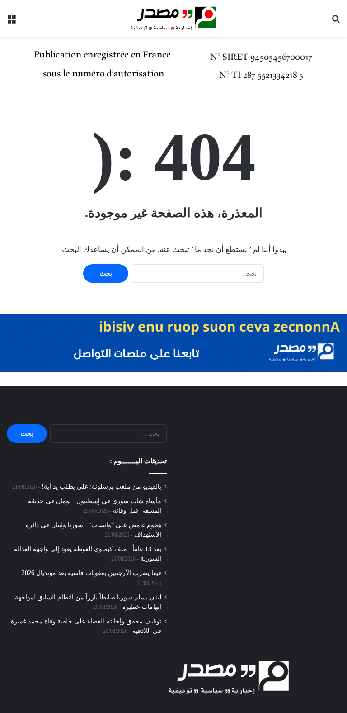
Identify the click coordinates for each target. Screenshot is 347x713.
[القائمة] (11, 21)
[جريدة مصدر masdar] (173, 18)
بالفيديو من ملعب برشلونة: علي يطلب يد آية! (101, 486)
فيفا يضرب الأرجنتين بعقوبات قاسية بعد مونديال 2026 (91, 573)
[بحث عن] (335, 21)
